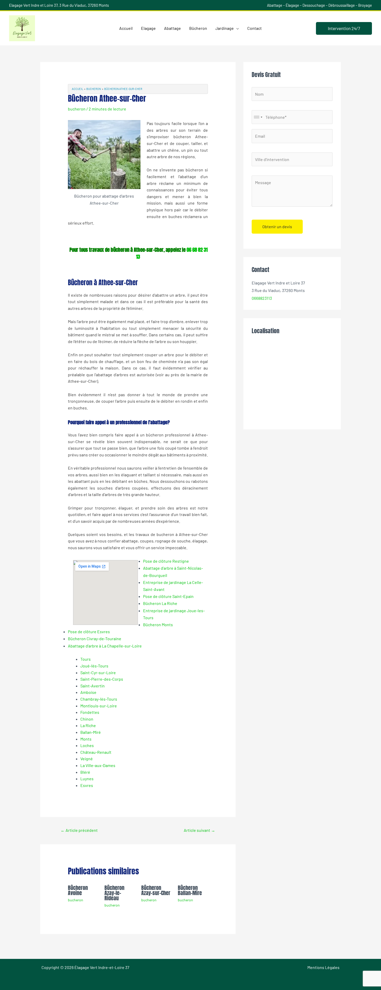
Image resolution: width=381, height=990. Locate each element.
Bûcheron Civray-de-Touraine (94, 638)
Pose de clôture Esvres (89, 631)
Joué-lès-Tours (94, 665)
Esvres (86, 785)
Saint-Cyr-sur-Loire (98, 672)
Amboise (88, 692)
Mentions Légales (323, 967)
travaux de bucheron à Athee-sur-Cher (172, 534)
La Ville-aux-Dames (97, 765)
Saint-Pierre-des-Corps (101, 679)
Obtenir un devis (277, 226)
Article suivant (199, 830)
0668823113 (262, 298)
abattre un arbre (170, 294)
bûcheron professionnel (168, 434)
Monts (85, 738)
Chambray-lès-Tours (98, 698)
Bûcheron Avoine (78, 890)
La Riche (88, 725)
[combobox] (258, 117)
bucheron (77, 108)
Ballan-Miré (90, 732)
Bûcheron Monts (158, 624)
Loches (87, 745)
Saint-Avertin (92, 685)
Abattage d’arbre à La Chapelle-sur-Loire (105, 645)
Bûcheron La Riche (160, 603)
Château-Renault (95, 752)
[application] (236, 28)
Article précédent (79, 830)
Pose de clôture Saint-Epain (168, 596)
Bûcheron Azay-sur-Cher (155, 890)
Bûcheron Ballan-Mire (190, 890)
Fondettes (89, 712)
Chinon (86, 718)
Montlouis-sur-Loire (98, 705)
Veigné (86, 758)
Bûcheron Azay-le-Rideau (114, 893)
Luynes (87, 778)
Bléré (85, 772)
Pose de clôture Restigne (166, 561)
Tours (85, 659)
